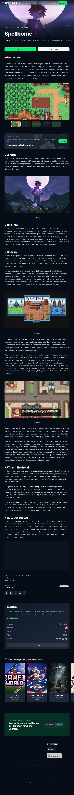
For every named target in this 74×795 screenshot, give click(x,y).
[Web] (66, 639)
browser (53, 521)
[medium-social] (24, 593)
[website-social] (6, 593)
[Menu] (3, 3)
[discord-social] (15, 593)
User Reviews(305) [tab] (57, 40)
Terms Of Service (38, 782)
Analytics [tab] (36, 40)
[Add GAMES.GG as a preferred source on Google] (54, 755)
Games (7, 27)
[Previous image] (8, 101)
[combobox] (19, 3)
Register (48, 782)
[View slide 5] (56, 124)
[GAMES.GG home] (11, 3)
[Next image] (65, 101)
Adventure (38, 697)
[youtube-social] (20, 593)
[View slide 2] (26, 124)
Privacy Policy (27, 782)
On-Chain (16, 697)
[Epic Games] (63, 639)
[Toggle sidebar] (70, 3)
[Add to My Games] (35, 33)
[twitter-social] (11, 593)
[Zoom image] (37, 101)
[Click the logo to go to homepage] (52, 744)
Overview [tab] (9, 40)
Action (33, 697)
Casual (12, 697)
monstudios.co (11, 587)
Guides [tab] (22, 40)
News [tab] (29, 40)
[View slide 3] (36, 124)
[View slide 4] (46, 124)
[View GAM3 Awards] (64, 32)
